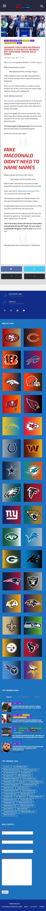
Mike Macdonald (19, 254)
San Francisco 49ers (11, 778)
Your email (6, 839)
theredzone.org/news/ (16, 296)
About (26, 906)
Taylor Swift (8, 808)
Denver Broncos (9, 805)
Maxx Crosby (22, 808)
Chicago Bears (26, 800)
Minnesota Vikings (28, 811)
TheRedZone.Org (14, 903)
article (9, 62)
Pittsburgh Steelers (11, 784)
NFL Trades (20, 796)
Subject (4, 848)
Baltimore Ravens (10, 800)
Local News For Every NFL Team (12, 906)
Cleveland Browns (29, 784)
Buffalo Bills (23, 788)
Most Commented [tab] (23, 697)
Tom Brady (8, 796)
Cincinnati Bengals (10, 811)
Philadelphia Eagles (10, 790)
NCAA (22, 782)
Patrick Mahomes (25, 802)
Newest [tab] (9, 697)
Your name (5, 830)
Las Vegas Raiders (28, 790)
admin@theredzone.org (16, 303)
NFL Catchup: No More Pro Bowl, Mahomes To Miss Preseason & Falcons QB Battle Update (28, 736)
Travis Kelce (8, 788)
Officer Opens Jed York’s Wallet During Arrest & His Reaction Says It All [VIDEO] (26, 707)
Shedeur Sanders (35, 796)
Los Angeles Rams (10, 794)
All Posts (33, 906)
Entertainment (9, 802)
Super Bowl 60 (24, 257)
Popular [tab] (37, 697)
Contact (41, 906)
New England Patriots (11, 770)
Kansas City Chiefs (30, 770)
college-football (35, 782)
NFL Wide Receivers (10, 772)
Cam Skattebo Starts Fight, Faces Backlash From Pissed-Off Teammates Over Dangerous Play (27, 748)
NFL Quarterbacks (20, 766)
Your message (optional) (11, 857)
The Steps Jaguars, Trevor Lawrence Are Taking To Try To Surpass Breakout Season (27, 720)
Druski (8, 254)
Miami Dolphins (9, 814)
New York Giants (26, 794)
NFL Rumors (26, 772)
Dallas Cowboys (28, 778)
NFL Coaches (8, 776)
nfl (29, 254)
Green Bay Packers (26, 805)
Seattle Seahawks (11, 257)
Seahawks (10, 101)
